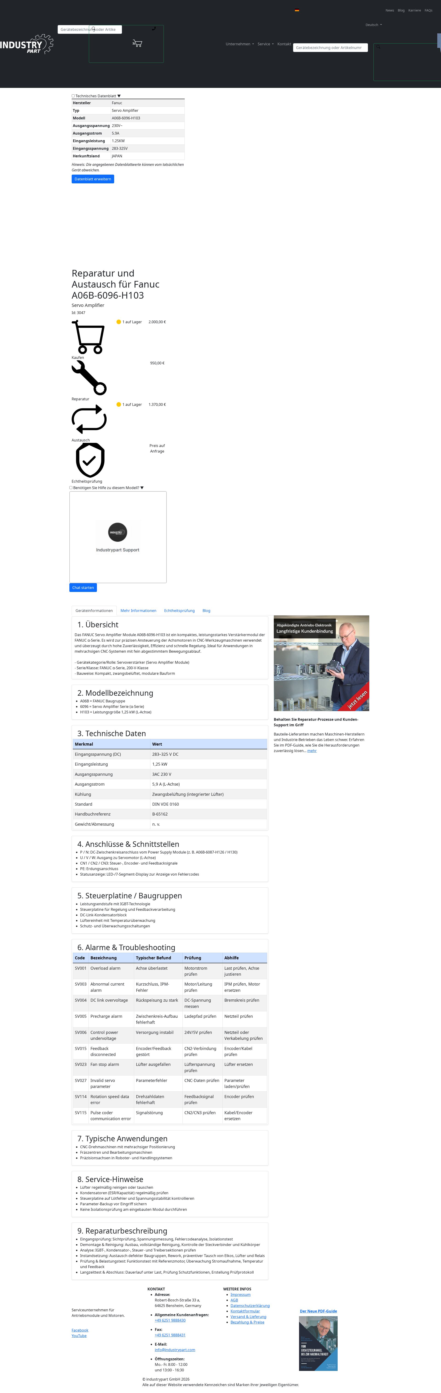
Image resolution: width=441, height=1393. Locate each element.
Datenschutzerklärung (250, 1305)
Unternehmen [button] (238, 43)
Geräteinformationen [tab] (94, 610)
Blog (401, 10)
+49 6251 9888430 (170, 1320)
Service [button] (264, 43)
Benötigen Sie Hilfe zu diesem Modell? (108, 487)
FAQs (429, 10)
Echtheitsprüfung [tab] (179, 610)
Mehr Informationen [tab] (138, 610)
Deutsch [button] (371, 25)
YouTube (79, 1335)
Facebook (80, 1330)
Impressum (241, 1294)
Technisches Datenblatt (98, 95)
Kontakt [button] (284, 43)
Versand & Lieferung (248, 1316)
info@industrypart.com (175, 1349)
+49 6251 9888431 (170, 1335)
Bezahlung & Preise (247, 1322)
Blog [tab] (206, 610)
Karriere (414, 10)
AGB (234, 1300)
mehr (312, 750)
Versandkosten (186, 216)
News (390, 10)
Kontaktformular (245, 1311)
